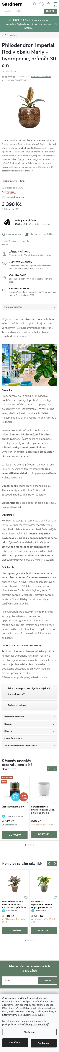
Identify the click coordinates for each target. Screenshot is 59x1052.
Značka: (15, 241)
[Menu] (55, 4)
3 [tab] (31, 845)
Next (54, 768)
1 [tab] (25, 845)
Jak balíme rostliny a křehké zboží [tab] (20, 745)
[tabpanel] (14, 807)
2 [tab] (28, 845)
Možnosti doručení (15, 197)
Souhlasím (43, 1043)
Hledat (50, 11)
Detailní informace (21, 170)
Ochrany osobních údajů (36, 1024)
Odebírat (47, 980)
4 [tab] (33, 845)
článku (21, 159)
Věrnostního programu (39, 224)
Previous (49, 768)
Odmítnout (15, 1042)
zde (20, 507)
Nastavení (29, 1032)
